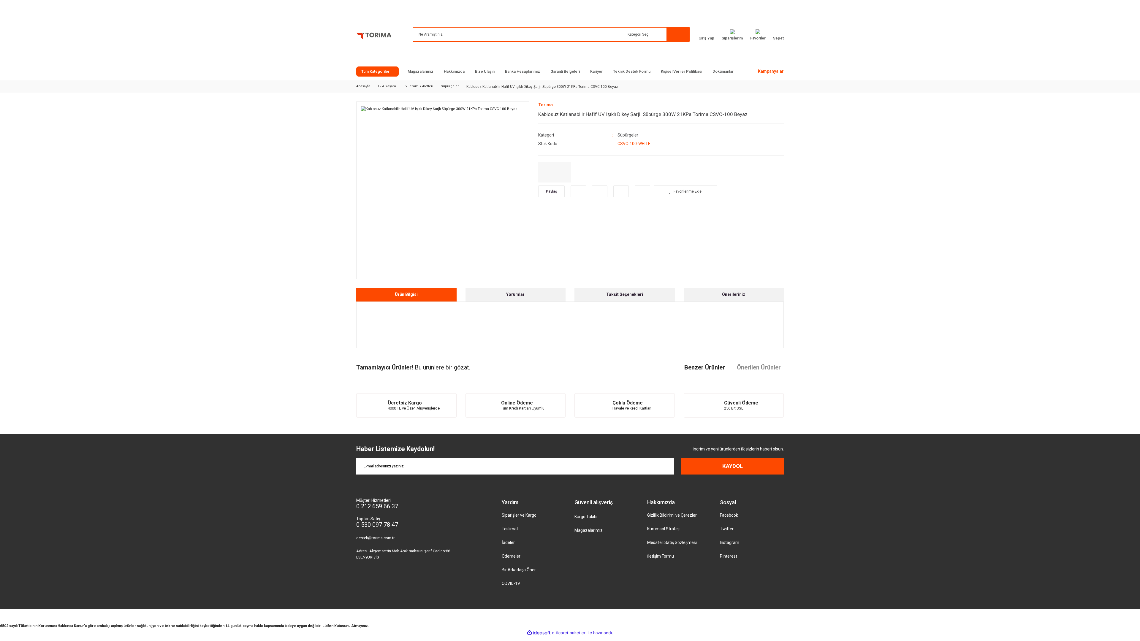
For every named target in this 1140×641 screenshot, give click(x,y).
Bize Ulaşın (485, 71)
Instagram (729, 542)
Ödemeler (511, 556)
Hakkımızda (454, 71)
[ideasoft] (539, 633)
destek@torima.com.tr (375, 538)
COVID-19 (511, 583)
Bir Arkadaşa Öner (519, 569)
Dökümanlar (723, 71)
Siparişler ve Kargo (519, 515)
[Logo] (374, 37)
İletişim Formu (660, 556)
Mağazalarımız (420, 71)
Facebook (729, 515)
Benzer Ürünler (704, 367)
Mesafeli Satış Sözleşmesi (672, 542)
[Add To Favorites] (685, 191)
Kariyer (596, 71)
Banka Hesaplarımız (522, 71)
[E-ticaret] (569, 632)
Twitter (727, 528)
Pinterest (728, 556)
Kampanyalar (771, 71)
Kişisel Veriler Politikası (681, 71)
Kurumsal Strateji (663, 528)
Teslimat (510, 528)
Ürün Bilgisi (406, 294)
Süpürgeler (628, 135)
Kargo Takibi (585, 516)
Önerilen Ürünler (759, 367)
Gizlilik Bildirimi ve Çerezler (672, 515)
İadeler (508, 542)
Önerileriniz (733, 294)
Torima (545, 104)
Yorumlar (515, 294)
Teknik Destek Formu (631, 71)
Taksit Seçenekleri (624, 294)
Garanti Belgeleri (565, 71)
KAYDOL (732, 466)
